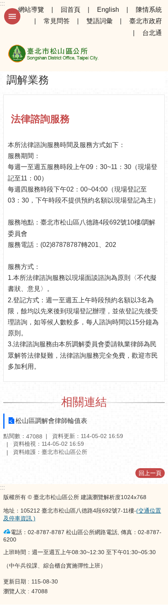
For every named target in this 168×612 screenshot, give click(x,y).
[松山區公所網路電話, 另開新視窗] (7, 531)
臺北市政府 (145, 21)
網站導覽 (31, 9)
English (108, 9)
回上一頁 (150, 473)
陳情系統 (149, 9)
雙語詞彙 (99, 21)
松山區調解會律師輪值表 (51, 420)
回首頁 (70, 9)
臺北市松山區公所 (53, 55)
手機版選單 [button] (12, 16)
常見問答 (57, 21)
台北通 (152, 32)
